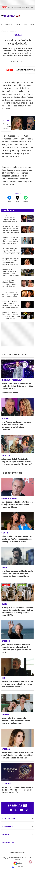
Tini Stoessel (8, 24)
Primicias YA (4, 31)
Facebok (9, 201)
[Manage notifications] (30, 861)
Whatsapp (25, 201)
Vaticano (18, 24)
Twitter (17, 201)
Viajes (25, 24)
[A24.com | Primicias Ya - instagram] (27, 810)
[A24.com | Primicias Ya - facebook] (11, 810)
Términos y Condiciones (17, 852)
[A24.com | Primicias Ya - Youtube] (21, 810)
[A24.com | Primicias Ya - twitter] (16, 810)
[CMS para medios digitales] (17, 866)
